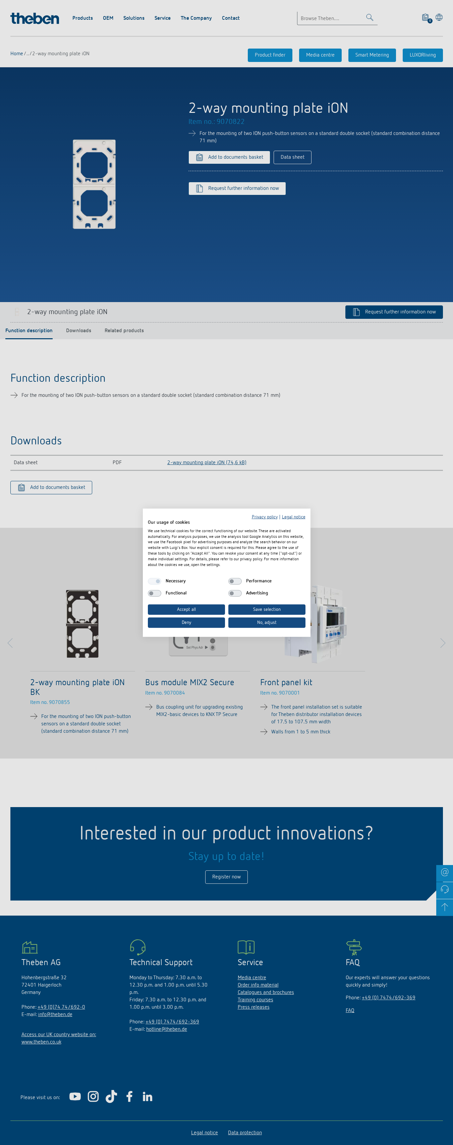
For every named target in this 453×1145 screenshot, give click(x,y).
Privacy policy (265, 516)
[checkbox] (154, 581)
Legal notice (293, 516)
